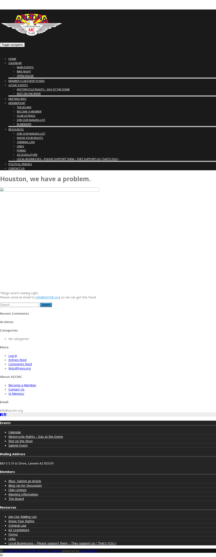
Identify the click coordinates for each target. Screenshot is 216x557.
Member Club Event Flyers (26, 81)
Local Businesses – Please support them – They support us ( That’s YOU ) (67, 159)
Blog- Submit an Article (24, 481)
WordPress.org (19, 368)
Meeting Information (23, 494)
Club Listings (26, 116)
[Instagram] (5, 414)
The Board (24, 107)
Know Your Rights (30, 138)
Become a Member (29, 111)
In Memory (24, 124)
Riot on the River (29, 93)
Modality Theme (49, 551)
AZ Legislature (27, 155)
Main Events (25, 67)
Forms (21, 150)
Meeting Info (17, 99)
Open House (25, 76)
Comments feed (20, 364)
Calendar (15, 63)
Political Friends (20, 164)
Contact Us (16, 168)
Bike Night (24, 71)
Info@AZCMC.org (47, 297)
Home (12, 59)
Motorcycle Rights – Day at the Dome (43, 89)
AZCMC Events (18, 85)
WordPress (88, 551)
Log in (12, 355)
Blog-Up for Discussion (25, 485)
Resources (16, 129)
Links (20, 146)
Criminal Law (26, 142)
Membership (16, 103)
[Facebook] (1, 414)
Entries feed (17, 360)
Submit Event (18, 445)
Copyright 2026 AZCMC (19, 551)
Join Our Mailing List (31, 120)
